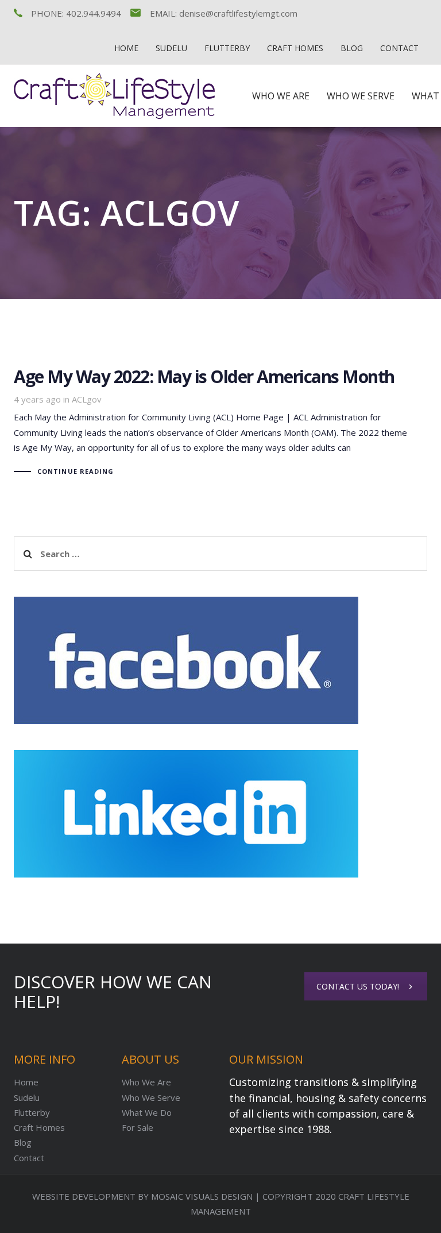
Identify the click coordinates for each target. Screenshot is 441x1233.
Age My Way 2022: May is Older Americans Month (220, 424)
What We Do (147, 1112)
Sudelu (27, 1097)
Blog (23, 1142)
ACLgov (87, 399)
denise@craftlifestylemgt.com (238, 13)
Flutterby (32, 1112)
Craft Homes (39, 1127)
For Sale (137, 1127)
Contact (29, 1158)
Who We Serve (151, 1097)
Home (26, 1082)
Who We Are (146, 1082)
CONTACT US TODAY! (357, 986)
